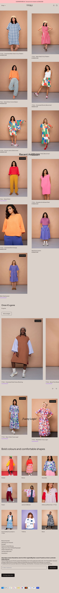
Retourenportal (5, 540)
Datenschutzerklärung (7, 546)
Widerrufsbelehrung (6, 549)
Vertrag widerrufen (6, 551)
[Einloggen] (54, 5)
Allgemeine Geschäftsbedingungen (11, 548)
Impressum (4, 553)
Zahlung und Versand (7, 542)
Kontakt (3, 544)
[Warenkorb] (57, 5)
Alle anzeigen (6, 313)
